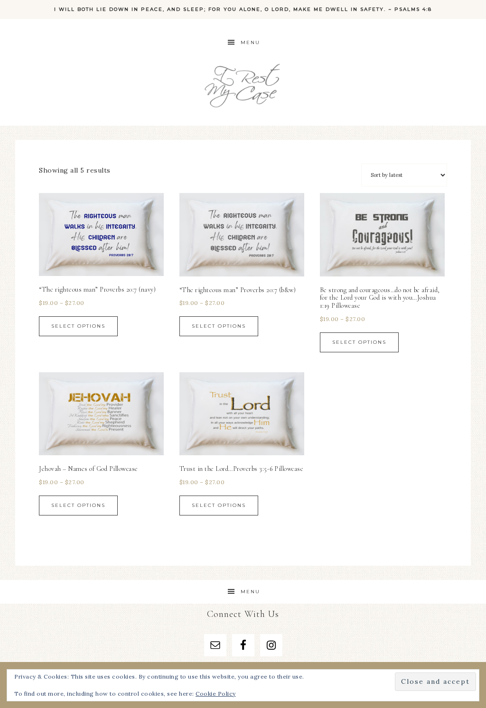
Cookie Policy (216, 693)
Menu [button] (250, 42)
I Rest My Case (243, 84)
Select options (78, 326)
